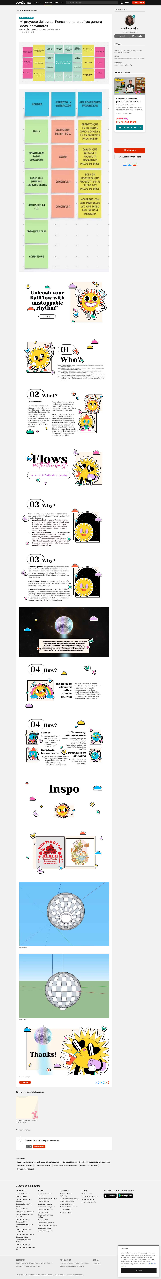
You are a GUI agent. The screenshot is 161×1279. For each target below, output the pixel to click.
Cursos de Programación (46, 1222)
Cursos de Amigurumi (45, 1231)
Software (64, 1191)
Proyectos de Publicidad (25, 1169)
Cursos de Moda (21, 1222)
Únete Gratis (39, 1146)
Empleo (31, 1263)
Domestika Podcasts (22, 1266)
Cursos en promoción (89, 1202)
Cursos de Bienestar (23, 1244)
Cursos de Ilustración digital (47, 1198)
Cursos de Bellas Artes (45, 1209)
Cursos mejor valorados (90, 1196)
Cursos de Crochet (44, 1228)
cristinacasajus (38, 1092)
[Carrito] (122, 2)
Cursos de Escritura (22, 1219)
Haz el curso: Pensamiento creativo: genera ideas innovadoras (38, 1162)
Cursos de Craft (21, 1196)
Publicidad (141, 58)
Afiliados (62, 1266)
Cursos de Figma (65, 1212)
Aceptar (139, 1270)
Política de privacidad (47, 1274)
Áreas (40, 1191)
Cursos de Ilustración (23, 1194)
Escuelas (49, 1263)
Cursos (18, 1263)
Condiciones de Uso (34, 1274)
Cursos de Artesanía (45, 1204)
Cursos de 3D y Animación (25, 1211)
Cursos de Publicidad (43, 1165)
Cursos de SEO (43, 1220)
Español (96, 1263)
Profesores (80, 1266)
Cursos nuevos (87, 1194)
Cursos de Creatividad (24, 1165)
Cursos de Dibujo (44, 1201)
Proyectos (48, 3)
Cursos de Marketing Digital (47, 1225)
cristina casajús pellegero (41, 29)
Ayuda (87, 1263)
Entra (29, 1146)
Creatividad (132, 58)
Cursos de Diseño (22, 1209)
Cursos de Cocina (22, 1237)
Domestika (63, 1263)
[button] (62, 2)
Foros (36, 1263)
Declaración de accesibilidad (75, 1274)
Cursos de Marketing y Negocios (74, 1162)
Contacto (70, 1263)
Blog (82, 1263)
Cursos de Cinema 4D (67, 1204)
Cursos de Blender (66, 1209)
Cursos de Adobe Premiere (69, 1207)
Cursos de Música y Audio (25, 1234)
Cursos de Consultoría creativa (99, 1162)
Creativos (43, 1263)
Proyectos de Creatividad (88, 1165)
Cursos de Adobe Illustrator (69, 1198)
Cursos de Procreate (67, 1201)
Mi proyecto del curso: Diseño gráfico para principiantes (26, 1121)
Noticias (77, 1263)
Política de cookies (60, 1274)
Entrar (127, 3)
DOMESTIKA (23, 2)
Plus (56, 3)
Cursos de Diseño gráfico (46, 1207)
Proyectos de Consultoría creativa (65, 1165)
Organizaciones (71, 1266)
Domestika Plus (35, 1266)
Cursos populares (88, 1199)
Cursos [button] (37, 3)
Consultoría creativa (121, 58)
